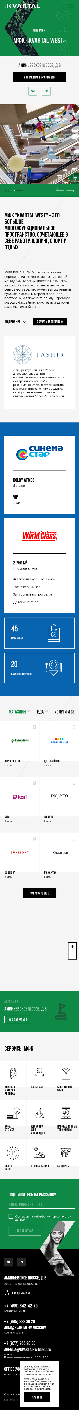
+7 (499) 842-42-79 (21, 1305)
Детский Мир (52, 761)
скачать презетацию (50, 321)
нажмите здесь (42, 1388)
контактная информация (39, 77)
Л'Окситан (50, 872)
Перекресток (12, 761)
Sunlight (10, 872)
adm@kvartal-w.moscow (25, 1327)
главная (38, 30)
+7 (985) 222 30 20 (19, 1321)
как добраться (18, 1020)
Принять (37, 1397)
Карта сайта (11, 1399)
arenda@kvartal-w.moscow (27, 1349)
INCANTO (49, 817)
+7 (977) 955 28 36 (19, 1343)
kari (6, 817)
